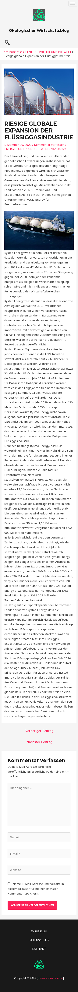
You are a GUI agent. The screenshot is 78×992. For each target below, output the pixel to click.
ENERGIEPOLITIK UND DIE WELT (26, 149)
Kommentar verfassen (49, 145)
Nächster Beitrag (39, 742)
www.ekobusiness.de (50, 978)
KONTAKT (39, 948)
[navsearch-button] (7, 41)
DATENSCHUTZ (39, 940)
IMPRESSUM (39, 931)
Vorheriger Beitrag (39, 731)
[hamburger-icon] (73, 3)
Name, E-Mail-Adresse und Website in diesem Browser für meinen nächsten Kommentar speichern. (36, 888)
